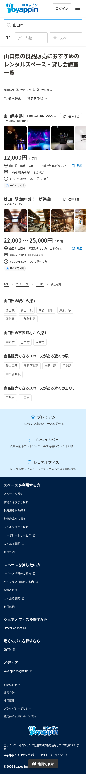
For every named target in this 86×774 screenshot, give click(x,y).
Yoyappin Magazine (16, 671)
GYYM (7, 649)
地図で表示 (46, 764)
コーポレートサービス (17, 535)
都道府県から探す (15, 519)
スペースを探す (13, 494)
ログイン (61, 8)
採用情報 (9, 700)
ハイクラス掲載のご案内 (19, 582)
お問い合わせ (12, 685)
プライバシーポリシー (17, 708)
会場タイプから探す (16, 502)
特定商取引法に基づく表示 (20, 716)
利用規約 (9, 552)
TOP (6, 284)
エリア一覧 (22, 284)
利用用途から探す (15, 510)
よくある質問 (12, 544)
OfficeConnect (13, 628)
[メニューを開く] (77, 8)
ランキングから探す (16, 527)
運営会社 (9, 693)
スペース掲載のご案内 (17, 573)
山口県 (40, 284)
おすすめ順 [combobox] (35, 98)
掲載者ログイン (13, 590)
